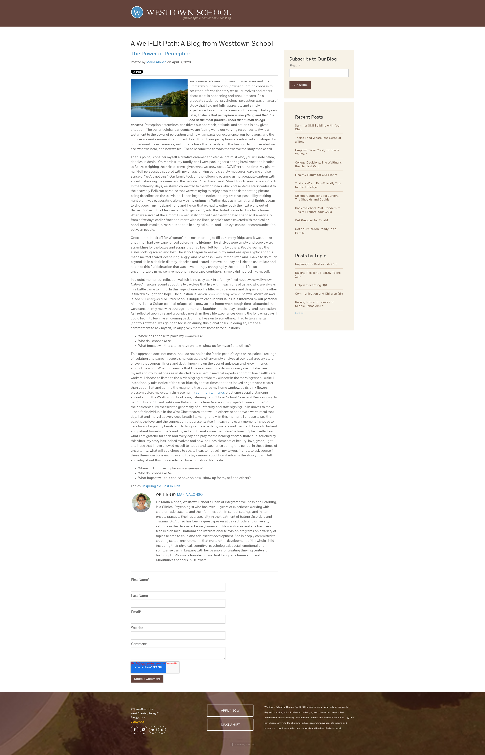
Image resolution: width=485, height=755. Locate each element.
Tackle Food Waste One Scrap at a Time (318, 140)
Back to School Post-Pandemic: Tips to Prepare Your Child (317, 210)
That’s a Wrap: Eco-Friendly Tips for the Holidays (318, 185)
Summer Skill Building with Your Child (318, 127)
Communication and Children (319, 294)
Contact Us (138, 721)
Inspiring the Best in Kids (161, 486)
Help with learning (311, 285)
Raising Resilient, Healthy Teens (318, 274)
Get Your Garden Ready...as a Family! (315, 231)
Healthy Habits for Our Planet (316, 175)
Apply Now (230, 711)
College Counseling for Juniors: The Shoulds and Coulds (317, 197)
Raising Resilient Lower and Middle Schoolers (314, 304)
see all (300, 313)
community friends (210, 393)
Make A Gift (230, 725)
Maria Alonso (156, 62)
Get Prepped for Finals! (311, 220)
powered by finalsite (242, 744)
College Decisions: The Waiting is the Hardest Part (318, 164)
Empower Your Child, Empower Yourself (317, 152)
